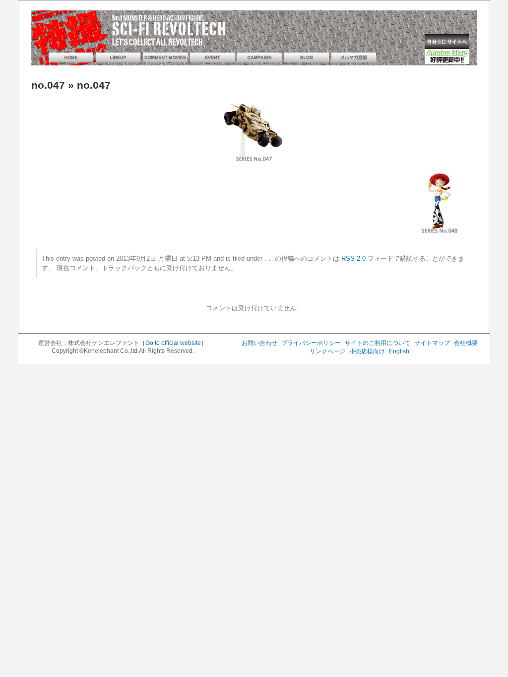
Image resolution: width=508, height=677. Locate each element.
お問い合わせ (259, 342)
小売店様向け (367, 351)
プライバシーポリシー (311, 342)
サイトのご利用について (377, 342)
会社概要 (466, 342)
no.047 (48, 85)
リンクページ (327, 351)
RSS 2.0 (353, 258)
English (399, 351)
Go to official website (173, 342)
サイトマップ (432, 342)
